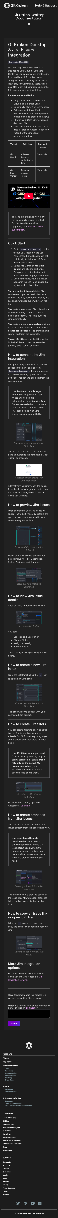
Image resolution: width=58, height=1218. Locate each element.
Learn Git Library (9, 1118)
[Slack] (25, 1203)
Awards (6, 1182)
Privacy (6, 1195)
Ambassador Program (11, 1127)
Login (7, 1069)
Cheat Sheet (9, 1080)
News (5, 1178)
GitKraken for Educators (12, 1144)
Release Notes (10, 1075)
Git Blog (6, 1121)
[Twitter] (18, 1203)
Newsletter (7, 1134)
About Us (6, 1165)
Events (5, 1185)
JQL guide (24, 805)
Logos (5, 1191)
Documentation (10, 1073)
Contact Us (7, 1162)
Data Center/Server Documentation (18, 1106)
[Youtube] (32, 1203)
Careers (6, 1169)
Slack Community (9, 1137)
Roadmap (8, 1078)
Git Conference (8, 1124)
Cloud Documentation (13, 1103)
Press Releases (9, 1188)
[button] (29, 24)
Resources (9, 1071)
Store (5, 1147)
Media (5, 1175)
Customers (7, 1131)
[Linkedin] (40, 1203)
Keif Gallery (7, 1150)
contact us (31, 1007)
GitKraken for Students (12, 1140)
